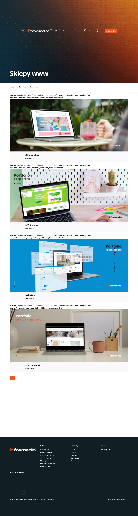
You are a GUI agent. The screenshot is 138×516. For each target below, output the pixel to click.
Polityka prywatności (115, 499)
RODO (126, 499)
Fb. (115, 257)
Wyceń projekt (111, 31)
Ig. (115, 252)
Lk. (115, 248)
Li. (110, 450)
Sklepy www (29, 158)
